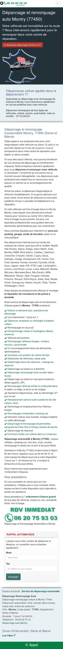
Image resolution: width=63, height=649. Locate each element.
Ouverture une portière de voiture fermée (28, 355)
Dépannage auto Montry (14, 623)
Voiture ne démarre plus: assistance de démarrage (26, 312)
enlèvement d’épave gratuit (41, 496)
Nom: (9, 552)
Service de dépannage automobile (41, 591)
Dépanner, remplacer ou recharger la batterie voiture (29, 322)
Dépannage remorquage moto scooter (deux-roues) (29, 374)
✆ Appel (31, 644)
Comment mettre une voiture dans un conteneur (32, 434)
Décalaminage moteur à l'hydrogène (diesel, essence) (28, 332)
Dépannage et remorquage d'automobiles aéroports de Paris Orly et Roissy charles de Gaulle (30, 425)
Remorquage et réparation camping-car (27, 413)
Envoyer (13, 577)
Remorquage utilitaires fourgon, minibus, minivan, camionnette (27, 343)
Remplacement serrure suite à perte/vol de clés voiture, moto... (30, 401)
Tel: (8, 563)
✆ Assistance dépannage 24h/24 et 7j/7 (22, 44)
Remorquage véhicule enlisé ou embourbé (29, 386)
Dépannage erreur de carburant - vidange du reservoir (29, 363)
